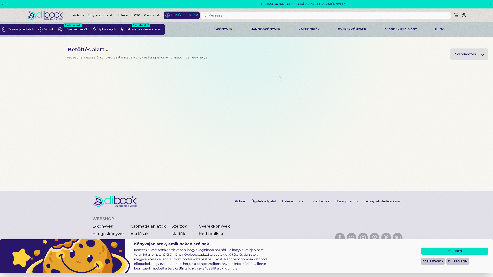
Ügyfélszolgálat (100, 15)
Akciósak (140, 233)
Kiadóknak (152, 15)
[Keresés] (204, 15)
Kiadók (178, 233)
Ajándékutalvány (400, 29)
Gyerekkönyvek (352, 29)
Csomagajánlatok (148, 226)
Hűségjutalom (184, 15)
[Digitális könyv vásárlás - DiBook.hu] (50, 15)
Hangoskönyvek (266, 29)
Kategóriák (309, 29)
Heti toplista (211, 233)
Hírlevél (122, 15)
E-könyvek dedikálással (382, 201)
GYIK (136, 15)
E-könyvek (223, 29)
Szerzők (179, 226)
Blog (440, 29)
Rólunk (78, 15)
